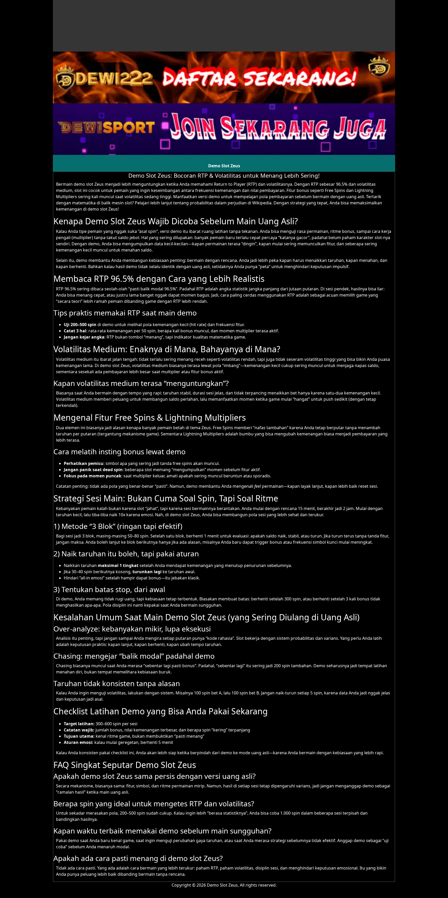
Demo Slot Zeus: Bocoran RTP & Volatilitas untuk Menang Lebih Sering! (224, 175)
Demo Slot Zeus (224, 166)
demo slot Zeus (89, 184)
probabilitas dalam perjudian (218, 203)
